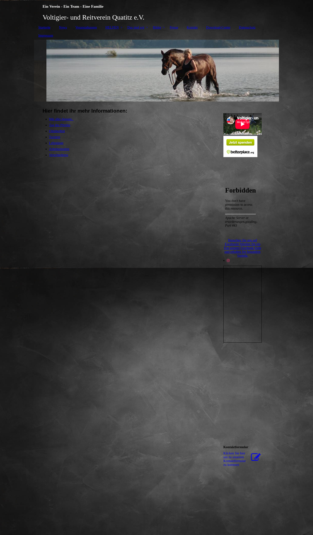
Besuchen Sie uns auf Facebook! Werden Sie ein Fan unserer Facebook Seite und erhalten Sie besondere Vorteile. (242, 247)
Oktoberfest (57, 131)
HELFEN (112, 27)
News (63, 27)
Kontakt (192, 27)
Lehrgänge (56, 143)
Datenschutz (247, 27)
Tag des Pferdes (59, 125)
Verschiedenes (58, 155)
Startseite (44, 27)
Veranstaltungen (86, 27)
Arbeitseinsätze (59, 149)
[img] (156, 11)
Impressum (45, 35)
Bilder (157, 27)
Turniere (54, 137)
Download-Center (218, 27)
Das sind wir (135, 27)
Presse (174, 27)
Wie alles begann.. (61, 119)
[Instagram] (228, 260)
